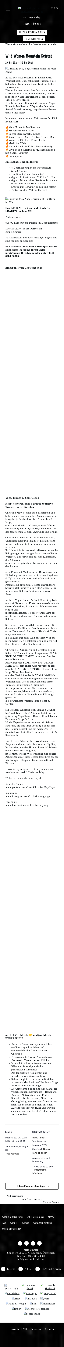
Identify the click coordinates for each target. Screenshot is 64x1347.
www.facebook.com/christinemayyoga (27, 805)
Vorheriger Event (14, 1196)
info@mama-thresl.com (39, 1171)
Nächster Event (51, 1202)
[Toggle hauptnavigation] (11, 8)
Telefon (11, 1268)
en (57, 8)
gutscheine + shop (32, 17)
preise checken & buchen (32, 32)
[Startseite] (32, 8)
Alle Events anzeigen (32, 1199)
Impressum (36, 1329)
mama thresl (38, 1137)
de (52, 8)
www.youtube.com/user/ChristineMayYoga (30, 787)
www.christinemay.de (29, 778)
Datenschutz (50, 1329)
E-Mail (28, 1268)
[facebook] (20, 1243)
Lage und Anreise (51, 1268)
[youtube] (33, 1243)
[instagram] (26, 1243)
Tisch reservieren (34, 39)
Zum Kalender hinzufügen (32, 1186)
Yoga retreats (12, 1153)
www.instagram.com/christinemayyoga (27, 796)
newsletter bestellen (32, 23)
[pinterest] (39, 1243)
